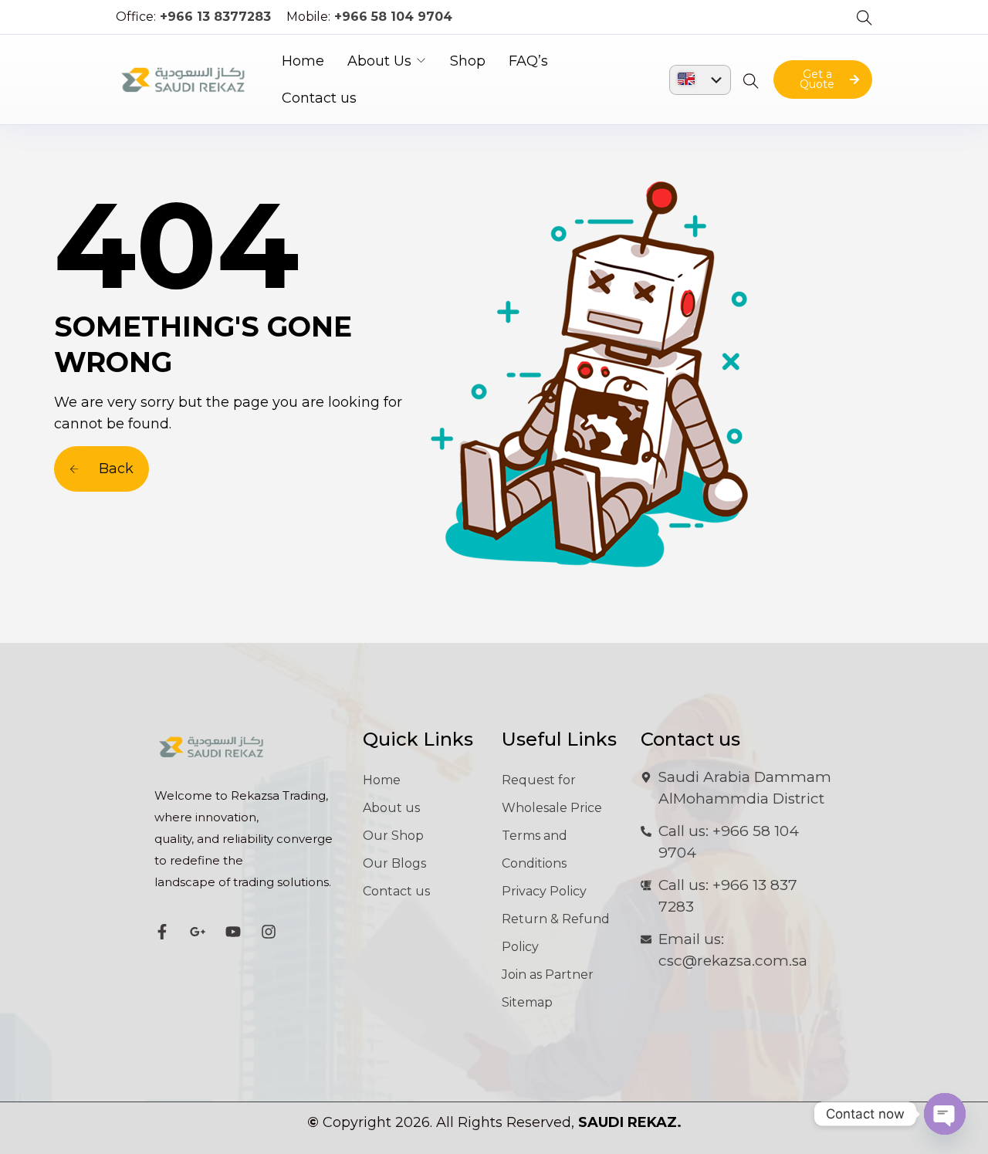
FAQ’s (528, 60)
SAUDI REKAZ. (630, 1122)
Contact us (319, 98)
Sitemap (527, 1002)
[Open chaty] (945, 1114)
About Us (379, 60)
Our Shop (393, 835)
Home (303, 60)
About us (391, 807)
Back (114, 468)
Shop (468, 60)
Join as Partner (548, 974)
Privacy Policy (544, 891)
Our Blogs (394, 863)
